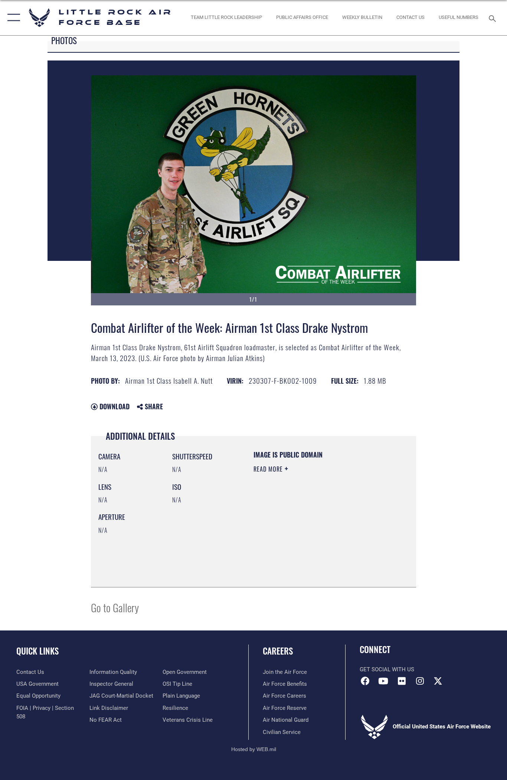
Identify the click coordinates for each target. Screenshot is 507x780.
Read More (269, 469)
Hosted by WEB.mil (253, 749)
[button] (12, 17)
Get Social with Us (387, 669)
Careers (278, 651)
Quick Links (37, 651)
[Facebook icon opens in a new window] (365, 680)
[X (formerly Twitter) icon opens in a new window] (438, 680)
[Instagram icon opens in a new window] (419, 680)
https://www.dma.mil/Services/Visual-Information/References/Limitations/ (299, 542)
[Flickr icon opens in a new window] (401, 680)
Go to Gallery (115, 607)
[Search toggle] (493, 18)
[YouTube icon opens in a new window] (383, 680)
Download (114, 406)
